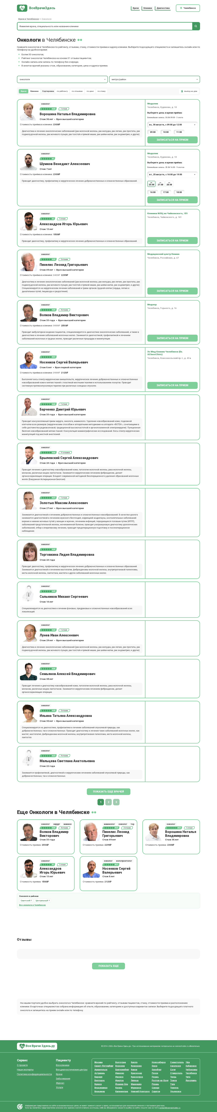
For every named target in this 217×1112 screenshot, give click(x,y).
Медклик (152, 103)
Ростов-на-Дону (160, 1080)
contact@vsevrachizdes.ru (169, 1108)
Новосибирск (159, 1062)
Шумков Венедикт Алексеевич (65, 164)
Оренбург (156, 1069)
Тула (172, 1084)
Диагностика (163, 8)
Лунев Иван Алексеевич (59, 635)
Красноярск (137, 1077)
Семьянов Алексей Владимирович (67, 674)
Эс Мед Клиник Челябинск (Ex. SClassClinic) (165, 353)
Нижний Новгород (140, 1091)
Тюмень (174, 1088)
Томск (173, 1080)
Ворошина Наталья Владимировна (67, 114)
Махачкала (136, 1084)
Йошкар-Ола (121, 1084)
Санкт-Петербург (103, 1066)
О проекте (22, 1065)
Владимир (99, 1091)
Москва (98, 1062)
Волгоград (120, 1062)
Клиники (147, 8)
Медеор (152, 304)
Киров (134, 1069)
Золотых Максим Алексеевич (64, 503)
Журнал (60, 1083)
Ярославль (191, 1080)
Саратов (156, 1091)
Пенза (155, 1073)
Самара (155, 1088)
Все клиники (62, 1065)
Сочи (172, 1069)
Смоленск (175, 1066)
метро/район (119, 79)
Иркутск (119, 1080)
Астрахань (99, 1073)
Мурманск (136, 1088)
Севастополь (177, 1062)
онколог (45, 104)
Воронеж (120, 1066)
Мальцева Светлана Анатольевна (67, 761)
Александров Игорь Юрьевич (64, 224)
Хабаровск (191, 1066)
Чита (188, 1077)
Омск (154, 1066)
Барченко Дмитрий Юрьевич (63, 409)
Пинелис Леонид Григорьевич (64, 265)
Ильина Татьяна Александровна (66, 716)
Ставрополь (176, 1073)
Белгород (99, 1080)
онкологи (25, 79)
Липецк (135, 1080)
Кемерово (136, 1066)
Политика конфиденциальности (34, 1074)
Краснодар (136, 1073)
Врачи (136, 8)
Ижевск (119, 1077)
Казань (118, 1088)
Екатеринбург (122, 1069)
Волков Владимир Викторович (64, 315)
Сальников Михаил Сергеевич (64, 597)
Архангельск (100, 1069)
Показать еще (108, 965)
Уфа (188, 1062)
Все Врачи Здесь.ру (40, 1046)
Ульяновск (175, 1091)
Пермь (155, 1077)
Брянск (98, 1084)
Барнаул (98, 1077)
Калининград (121, 1091)
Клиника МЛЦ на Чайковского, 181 (167, 213)
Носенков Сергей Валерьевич (64, 362)
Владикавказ (100, 1088)
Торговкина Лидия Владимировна (67, 555)
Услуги (59, 1087)
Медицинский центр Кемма (163, 254)
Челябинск (191, 1073)
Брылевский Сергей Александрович (69, 458)
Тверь (173, 1077)
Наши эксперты (25, 1069)
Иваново (119, 1073)
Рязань (155, 1084)
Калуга (134, 1062)
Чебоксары (191, 1069)
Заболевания (63, 1078)
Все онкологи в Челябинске (32, 905)
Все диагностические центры (71, 1069)
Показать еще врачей (108, 791)
